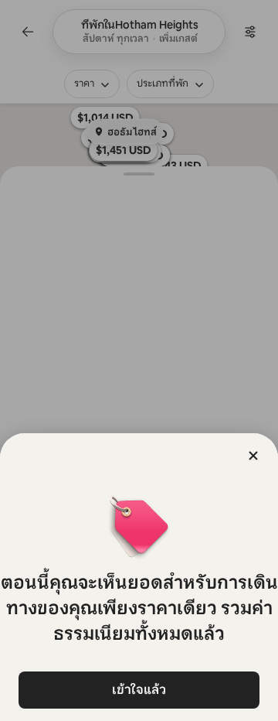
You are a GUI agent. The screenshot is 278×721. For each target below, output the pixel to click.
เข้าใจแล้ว (139, 690)
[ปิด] (253, 455)
